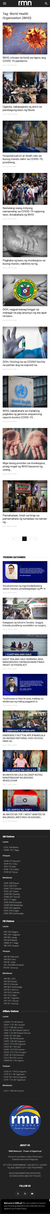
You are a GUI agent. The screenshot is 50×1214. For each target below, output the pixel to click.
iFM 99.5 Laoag (10, 937)
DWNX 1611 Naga (11, 850)
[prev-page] (13, 539)
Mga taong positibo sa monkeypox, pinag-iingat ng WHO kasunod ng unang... (24, 466)
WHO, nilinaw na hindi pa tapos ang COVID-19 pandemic (24, 59)
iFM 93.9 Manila (10, 940)
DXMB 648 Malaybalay (13, 905)
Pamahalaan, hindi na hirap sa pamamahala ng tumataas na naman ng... (25, 519)
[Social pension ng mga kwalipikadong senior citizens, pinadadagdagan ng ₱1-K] (25, 572)
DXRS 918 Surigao (11, 910)
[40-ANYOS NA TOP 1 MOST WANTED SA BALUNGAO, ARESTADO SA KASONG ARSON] (25, 800)
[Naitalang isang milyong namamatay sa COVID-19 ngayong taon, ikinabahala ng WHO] (25, 189)
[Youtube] (32, 1193)
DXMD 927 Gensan (12, 897)
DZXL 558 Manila (11, 847)
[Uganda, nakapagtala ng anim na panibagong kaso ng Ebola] (25, 87)
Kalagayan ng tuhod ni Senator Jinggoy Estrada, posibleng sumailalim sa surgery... (25, 624)
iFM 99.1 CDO (9, 978)
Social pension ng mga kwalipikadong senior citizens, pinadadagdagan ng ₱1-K (24, 587)
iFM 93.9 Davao (10, 981)
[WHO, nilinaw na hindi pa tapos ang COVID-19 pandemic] (25, 38)
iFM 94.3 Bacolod (11, 956)
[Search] (46, 3)
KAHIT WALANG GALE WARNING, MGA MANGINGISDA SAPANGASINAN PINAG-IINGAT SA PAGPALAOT (24, 662)
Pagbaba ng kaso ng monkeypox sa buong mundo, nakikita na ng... (24, 262)
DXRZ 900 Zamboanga (13, 913)
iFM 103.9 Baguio (11, 932)
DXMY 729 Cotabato (12, 888)
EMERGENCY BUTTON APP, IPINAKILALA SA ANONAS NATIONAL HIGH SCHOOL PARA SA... (24, 738)
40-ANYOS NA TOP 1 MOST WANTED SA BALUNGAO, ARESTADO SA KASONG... (24, 816)
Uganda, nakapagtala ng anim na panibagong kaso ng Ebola (22, 108)
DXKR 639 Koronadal (13, 902)
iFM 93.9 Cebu (10, 959)
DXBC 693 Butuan (11, 883)
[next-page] (35, 539)
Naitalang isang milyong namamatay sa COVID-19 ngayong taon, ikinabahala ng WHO (23, 211)
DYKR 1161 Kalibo (11, 869)
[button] (4, 3)
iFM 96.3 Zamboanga (13, 987)
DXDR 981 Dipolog (12, 894)
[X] (25, 1193)
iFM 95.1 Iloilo (9, 962)
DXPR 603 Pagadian (12, 908)
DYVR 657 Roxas (11, 872)
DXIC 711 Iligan (10, 899)
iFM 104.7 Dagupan (12, 934)
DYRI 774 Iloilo (10, 866)
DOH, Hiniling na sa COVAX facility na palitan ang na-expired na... (24, 363)
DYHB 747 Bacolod (12, 861)
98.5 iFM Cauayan (11, 945)
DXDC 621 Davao (11, 891)
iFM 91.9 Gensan (11, 984)
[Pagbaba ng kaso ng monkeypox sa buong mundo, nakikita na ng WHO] (25, 241)
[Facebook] (18, 1193)
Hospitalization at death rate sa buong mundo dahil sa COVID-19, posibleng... (23, 159)
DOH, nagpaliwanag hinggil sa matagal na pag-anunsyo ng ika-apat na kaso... (25, 313)
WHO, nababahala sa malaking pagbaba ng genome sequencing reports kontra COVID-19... (22, 414)
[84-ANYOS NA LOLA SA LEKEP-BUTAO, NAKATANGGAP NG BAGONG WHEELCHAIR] (25, 761)
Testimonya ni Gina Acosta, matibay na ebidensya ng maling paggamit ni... (23, 700)
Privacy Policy (20, 1209)
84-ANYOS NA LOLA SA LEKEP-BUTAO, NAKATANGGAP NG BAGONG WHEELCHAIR (23, 777)
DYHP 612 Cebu (10, 864)
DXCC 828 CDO (10, 886)
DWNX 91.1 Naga (11, 943)
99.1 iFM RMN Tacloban (14, 965)
